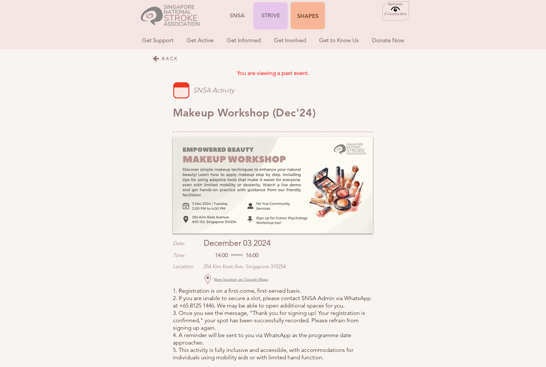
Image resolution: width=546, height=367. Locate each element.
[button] (307, 16)
